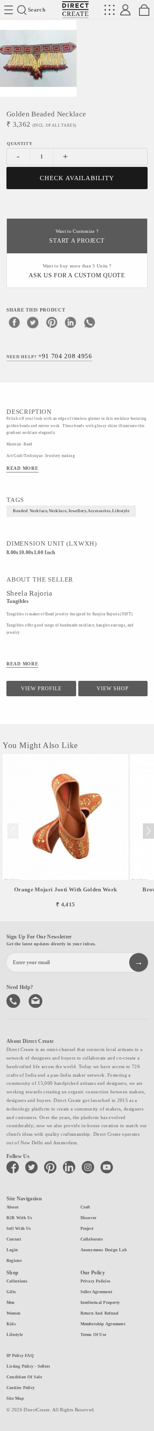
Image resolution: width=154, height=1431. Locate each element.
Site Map (15, 1398)
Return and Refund (99, 1313)
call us (14, 1000)
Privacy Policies (95, 1281)
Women (13, 1313)
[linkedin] (70, 322)
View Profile (41, 688)
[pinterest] (51, 322)
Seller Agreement (96, 1291)
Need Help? (49, 356)
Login (12, 1249)
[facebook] (14, 322)
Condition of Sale (24, 1377)
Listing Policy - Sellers (28, 1366)
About (12, 1207)
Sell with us (18, 1228)
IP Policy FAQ (20, 1355)
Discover (88, 1217)
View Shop (113, 688)
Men (10, 1302)
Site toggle (8, 10)
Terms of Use (93, 1334)
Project (87, 1228)
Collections (16, 1281)
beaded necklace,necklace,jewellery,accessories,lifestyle (71, 510)
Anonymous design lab (103, 1249)
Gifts (11, 1291)
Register (14, 1260)
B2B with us (19, 1217)
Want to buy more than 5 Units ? (77, 271)
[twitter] (33, 322)
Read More (22, 468)
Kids (11, 1323)
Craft (85, 1207)
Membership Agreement (102, 1323)
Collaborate (91, 1239)
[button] (148, 831)
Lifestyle (14, 1334)
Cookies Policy (20, 1387)
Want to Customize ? (76, 236)
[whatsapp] (89, 322)
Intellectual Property (100, 1302)
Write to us (36, 1000)
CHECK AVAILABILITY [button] (77, 178)
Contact (13, 1239)
